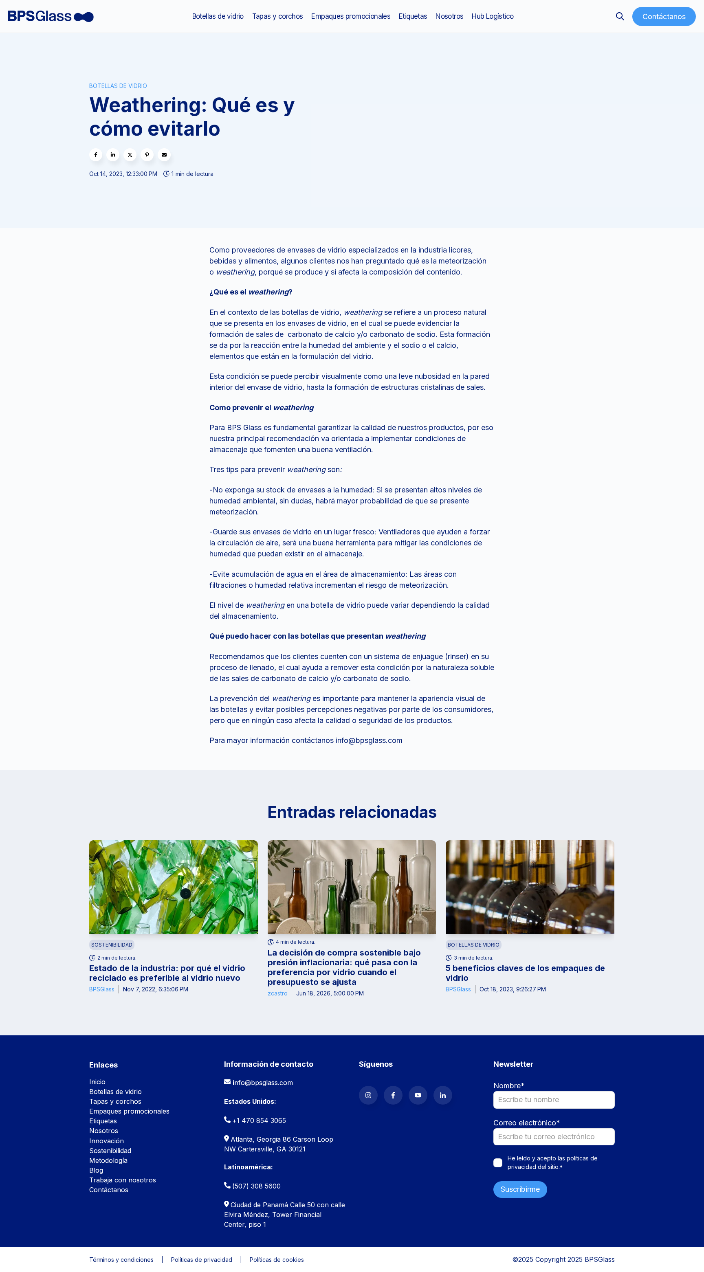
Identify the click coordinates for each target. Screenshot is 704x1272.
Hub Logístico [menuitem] (492, 16)
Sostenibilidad (111, 945)
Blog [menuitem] (96, 1170)
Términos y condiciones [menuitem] (121, 1259)
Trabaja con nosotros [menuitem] (122, 1180)
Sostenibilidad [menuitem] (110, 1150)
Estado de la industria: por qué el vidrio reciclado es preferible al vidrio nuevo (167, 973)
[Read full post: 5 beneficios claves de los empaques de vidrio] (530, 887)
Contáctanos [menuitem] (108, 1189)
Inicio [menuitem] (97, 1082)
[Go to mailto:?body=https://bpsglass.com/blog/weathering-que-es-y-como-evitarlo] (164, 154)
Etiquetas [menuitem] (413, 16)
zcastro (278, 993)
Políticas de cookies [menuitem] (277, 1259)
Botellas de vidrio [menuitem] (218, 16)
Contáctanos (664, 16)
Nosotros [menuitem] (449, 16)
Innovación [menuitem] (106, 1141)
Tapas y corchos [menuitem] (277, 16)
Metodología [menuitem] (108, 1160)
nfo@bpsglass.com (263, 1083)
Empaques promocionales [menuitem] (350, 16)
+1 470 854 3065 (259, 1120)
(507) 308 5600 (256, 1186)
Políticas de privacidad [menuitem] (201, 1259)
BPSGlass (101, 989)
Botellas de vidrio (118, 85)
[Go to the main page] (51, 16)
